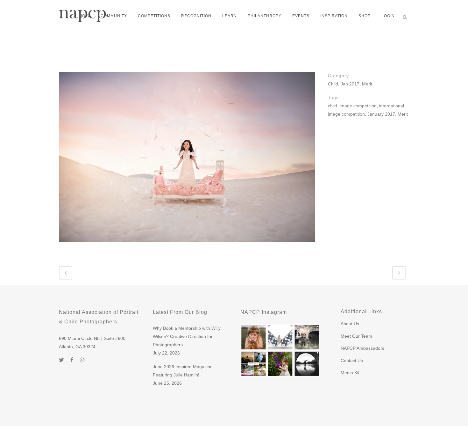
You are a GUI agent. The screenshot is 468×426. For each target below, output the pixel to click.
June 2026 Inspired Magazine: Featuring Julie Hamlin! (183, 370)
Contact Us (352, 360)
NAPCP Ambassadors (362, 348)
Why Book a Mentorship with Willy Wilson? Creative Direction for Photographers (187, 336)
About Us (350, 323)
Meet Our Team (356, 336)
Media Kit (350, 372)
